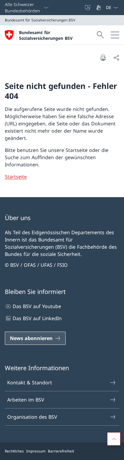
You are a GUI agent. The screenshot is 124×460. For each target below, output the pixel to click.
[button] (113, 439)
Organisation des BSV (32, 417)
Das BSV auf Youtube (37, 306)
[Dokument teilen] (116, 57)
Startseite (16, 176)
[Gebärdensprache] (99, 7)
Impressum (35, 451)
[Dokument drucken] (103, 57)
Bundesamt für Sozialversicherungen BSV (46, 35)
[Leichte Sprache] (88, 7)
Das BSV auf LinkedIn (37, 318)
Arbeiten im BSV (25, 399)
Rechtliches (14, 451)
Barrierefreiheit (61, 451)
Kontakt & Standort (29, 382)
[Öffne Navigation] (115, 35)
